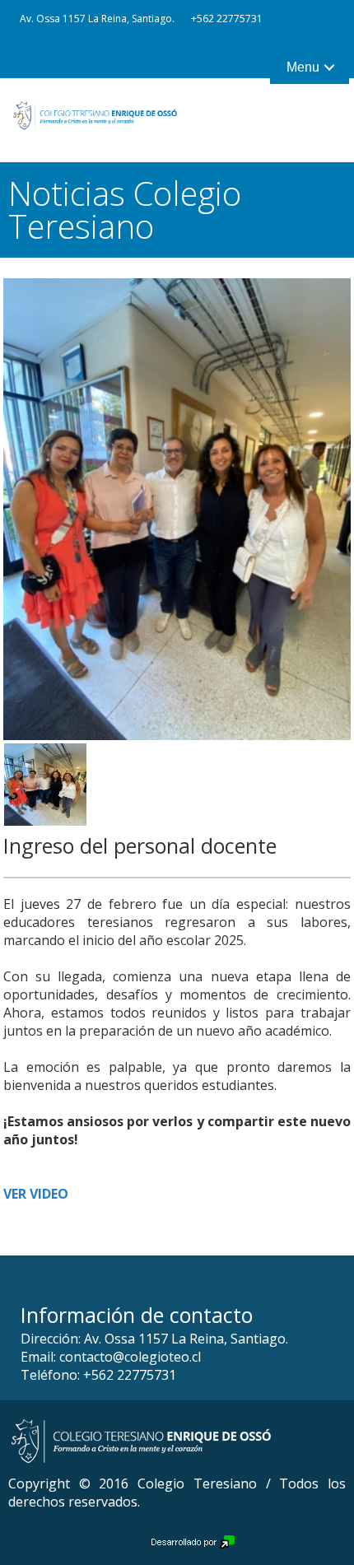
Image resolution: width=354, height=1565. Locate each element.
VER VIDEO (35, 1194)
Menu (302, 67)
